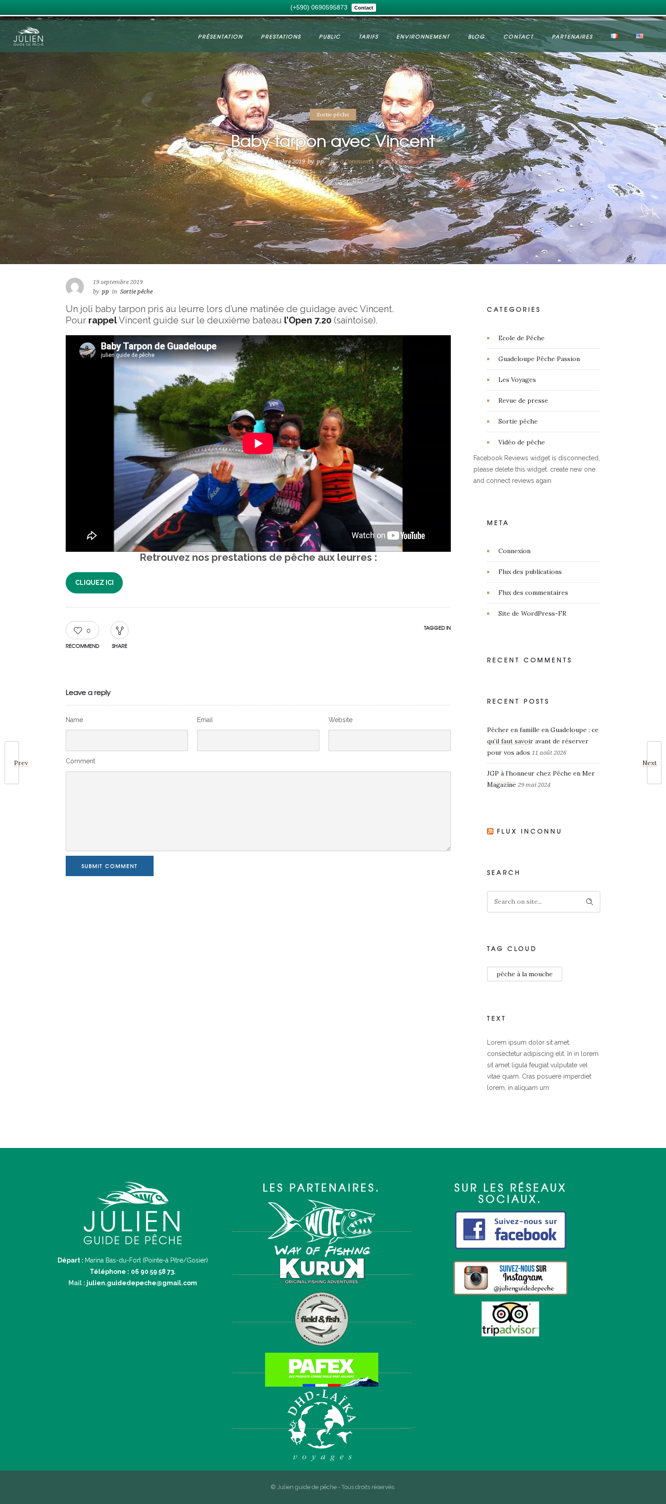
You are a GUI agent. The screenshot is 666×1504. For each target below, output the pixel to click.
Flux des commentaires (533, 592)
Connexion (514, 551)
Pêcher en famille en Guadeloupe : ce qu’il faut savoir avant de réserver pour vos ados (542, 741)
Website (340, 719)
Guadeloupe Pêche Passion (539, 359)
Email (205, 719)
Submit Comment (110, 865)
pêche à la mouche (525, 974)
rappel (102, 320)
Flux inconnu (530, 831)
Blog (476, 36)
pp (320, 161)
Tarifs (368, 36)
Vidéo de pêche (521, 442)
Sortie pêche (518, 421)
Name (74, 719)
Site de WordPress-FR (532, 613)
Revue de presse (523, 400)
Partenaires (572, 36)
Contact (518, 36)
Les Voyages (517, 380)
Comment (80, 761)
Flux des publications (530, 572)
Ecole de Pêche (521, 338)
